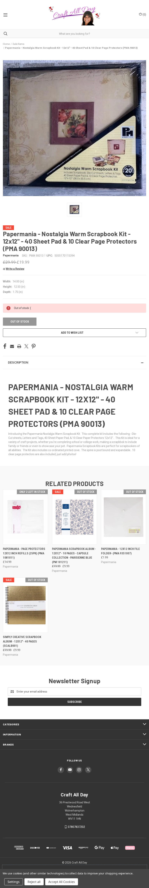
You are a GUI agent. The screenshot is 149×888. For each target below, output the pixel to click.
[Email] (12, 346)
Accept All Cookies (61, 882)
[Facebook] (5, 346)
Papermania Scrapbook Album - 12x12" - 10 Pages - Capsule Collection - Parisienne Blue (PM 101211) (74, 555)
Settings (14, 882)
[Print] (19, 346)
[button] (13, 268)
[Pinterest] (34, 346)
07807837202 (76, 827)
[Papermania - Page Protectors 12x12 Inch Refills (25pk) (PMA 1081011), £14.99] (25, 517)
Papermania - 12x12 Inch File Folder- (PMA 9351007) (120, 551)
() (144, 14)
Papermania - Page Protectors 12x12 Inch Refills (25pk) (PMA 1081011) (24, 553)
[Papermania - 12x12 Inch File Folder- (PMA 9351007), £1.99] (123, 517)
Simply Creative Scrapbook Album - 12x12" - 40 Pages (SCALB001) (22, 641)
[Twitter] (26, 346)
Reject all (34, 882)
